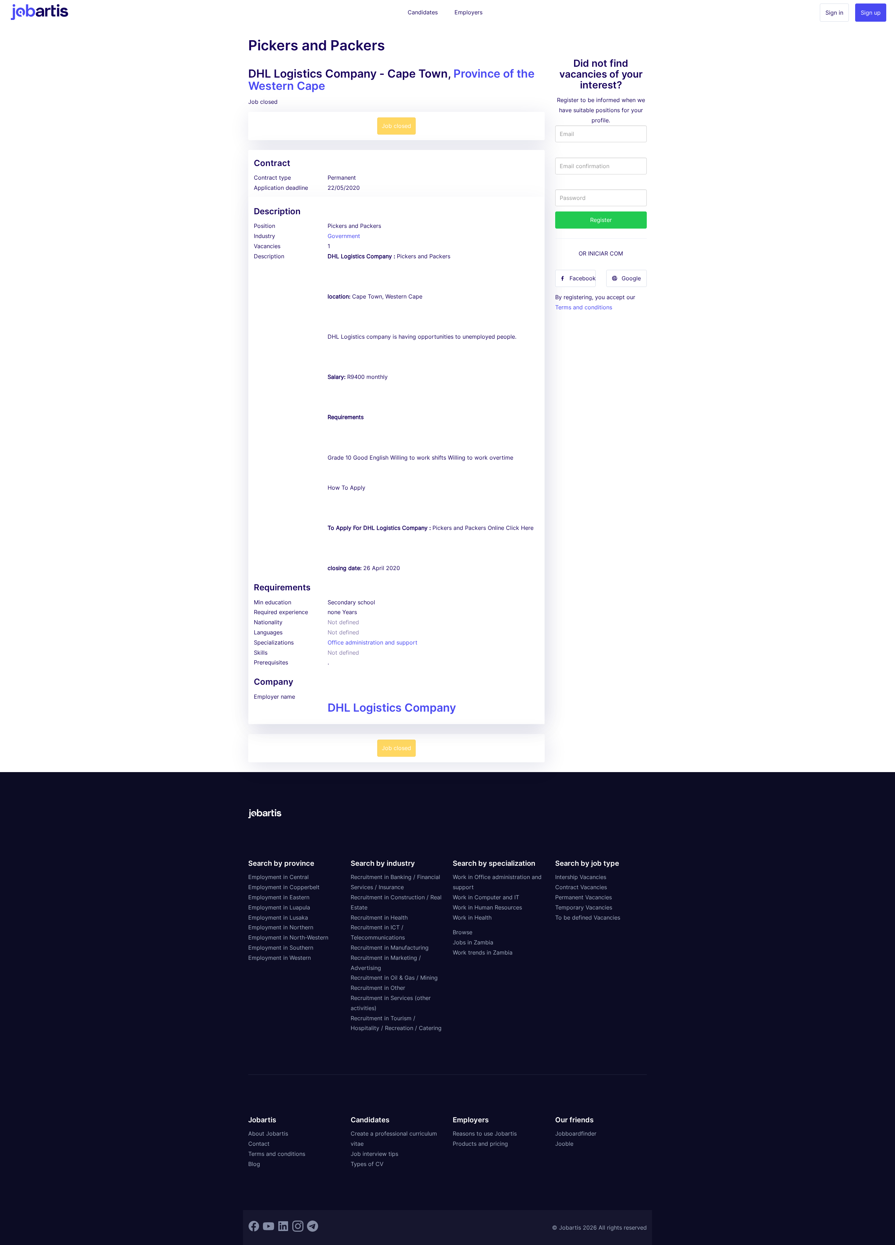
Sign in (834, 12)
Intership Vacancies (580, 876)
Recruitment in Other (378, 987)
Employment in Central (278, 876)
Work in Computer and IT (486, 897)
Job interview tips (374, 1153)
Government (344, 235)
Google (631, 278)
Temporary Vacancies (583, 907)
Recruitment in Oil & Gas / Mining (394, 977)
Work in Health (472, 917)
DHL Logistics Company (392, 707)
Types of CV (367, 1163)
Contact (259, 1143)
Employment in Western (279, 957)
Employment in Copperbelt (284, 887)
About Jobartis (268, 1133)
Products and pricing (480, 1143)
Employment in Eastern (278, 897)
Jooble (564, 1143)
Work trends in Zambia (483, 952)
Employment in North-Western (288, 937)
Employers (468, 12)
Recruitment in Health (379, 917)
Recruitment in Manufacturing (390, 947)
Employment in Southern (280, 947)
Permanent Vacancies (583, 897)
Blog (254, 1163)
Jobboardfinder (575, 1133)
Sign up (871, 12)
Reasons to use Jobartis (485, 1133)
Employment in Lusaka (278, 917)
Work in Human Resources (487, 907)
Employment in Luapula (279, 907)
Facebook (583, 278)
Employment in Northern (280, 927)
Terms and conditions (583, 307)
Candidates (423, 12)
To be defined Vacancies (587, 917)
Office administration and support (372, 642)
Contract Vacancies (581, 887)
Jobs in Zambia (473, 942)
